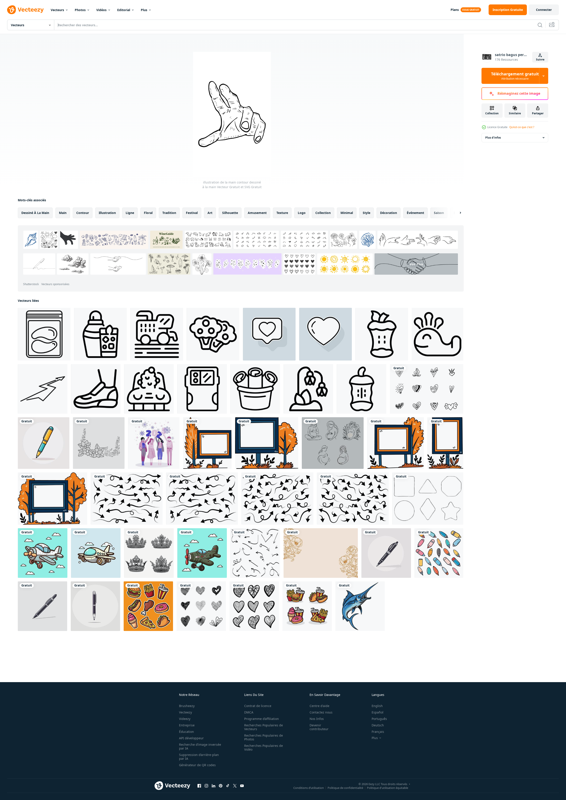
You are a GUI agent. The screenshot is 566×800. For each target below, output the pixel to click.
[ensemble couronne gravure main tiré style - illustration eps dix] (149, 553)
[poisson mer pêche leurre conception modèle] (360, 606)
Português (379, 719)
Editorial (123, 10)
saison (439, 213)
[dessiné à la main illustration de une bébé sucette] (361, 389)
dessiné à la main (35, 213)
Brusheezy (187, 706)
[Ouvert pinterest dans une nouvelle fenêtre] (220, 785)
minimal (346, 213)
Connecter (544, 10)
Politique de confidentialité (345, 788)
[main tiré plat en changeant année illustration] (153, 443)
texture (282, 213)
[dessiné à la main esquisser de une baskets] (96, 389)
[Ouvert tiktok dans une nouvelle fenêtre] (228, 785)
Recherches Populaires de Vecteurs (263, 727)
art (209, 213)
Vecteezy (185, 712)
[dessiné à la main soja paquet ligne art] (44, 334)
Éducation (186, 731)
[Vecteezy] (25, 9)
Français (378, 731)
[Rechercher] (540, 25)
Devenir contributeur (319, 727)
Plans (455, 10)
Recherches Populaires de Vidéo (263, 748)
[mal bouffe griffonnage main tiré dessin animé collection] (307, 606)
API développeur (191, 738)
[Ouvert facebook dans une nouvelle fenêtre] (199, 785)
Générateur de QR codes (197, 765)
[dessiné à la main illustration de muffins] (213, 334)
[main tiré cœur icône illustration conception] (254, 606)
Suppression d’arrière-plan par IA (199, 757)
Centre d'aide (319, 706)
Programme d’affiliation (261, 719)
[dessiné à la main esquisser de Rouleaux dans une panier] (255, 389)
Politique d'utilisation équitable (387, 788)
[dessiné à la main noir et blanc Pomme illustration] (381, 334)
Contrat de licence (257, 706)
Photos (80, 10)
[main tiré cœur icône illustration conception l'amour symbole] (426, 389)
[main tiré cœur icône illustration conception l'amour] (201, 606)
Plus (144, 10)
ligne (130, 213)
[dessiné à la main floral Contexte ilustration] (321, 553)
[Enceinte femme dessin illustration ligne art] (333, 443)
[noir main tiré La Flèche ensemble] (255, 553)
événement (415, 213)
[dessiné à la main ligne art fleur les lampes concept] (308, 389)
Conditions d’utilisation (308, 788)
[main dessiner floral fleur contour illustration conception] (99, 443)
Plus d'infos (493, 137)
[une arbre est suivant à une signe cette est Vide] (207, 443)
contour (82, 213)
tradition (169, 213)
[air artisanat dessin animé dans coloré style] (42, 553)
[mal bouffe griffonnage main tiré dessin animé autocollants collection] (148, 606)
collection (323, 213)
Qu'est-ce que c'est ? (521, 127)
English (377, 706)
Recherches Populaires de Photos (263, 737)
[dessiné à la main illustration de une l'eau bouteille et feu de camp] (100, 334)
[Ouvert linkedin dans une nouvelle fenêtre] (213, 785)
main (62, 213)
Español (377, 712)
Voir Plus (416, 264)
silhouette (230, 213)
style (366, 213)
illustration (107, 213)
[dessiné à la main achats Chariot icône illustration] (156, 334)
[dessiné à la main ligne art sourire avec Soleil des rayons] (437, 334)
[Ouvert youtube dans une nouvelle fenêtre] (242, 785)
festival (192, 213)
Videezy (184, 719)
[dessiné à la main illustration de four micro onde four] (202, 389)
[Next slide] (456, 213)
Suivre (540, 59)
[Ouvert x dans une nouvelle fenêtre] (235, 785)
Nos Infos (317, 719)
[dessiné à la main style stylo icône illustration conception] (43, 443)
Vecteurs (57, 10)
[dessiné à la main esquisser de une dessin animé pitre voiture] (149, 389)
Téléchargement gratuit (515, 76)
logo (302, 213)
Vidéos (101, 10)
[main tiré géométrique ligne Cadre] (427, 498)
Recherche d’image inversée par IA (200, 746)
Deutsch (378, 725)
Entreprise (187, 725)
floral (148, 213)
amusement (257, 213)
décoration (388, 213)
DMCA (248, 712)
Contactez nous (321, 712)
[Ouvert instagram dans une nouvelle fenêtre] (206, 785)
